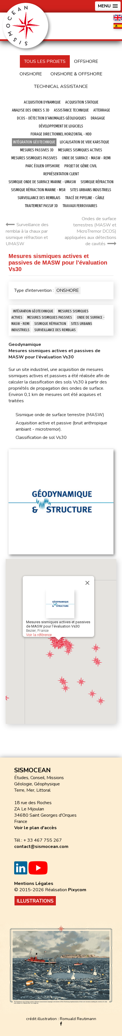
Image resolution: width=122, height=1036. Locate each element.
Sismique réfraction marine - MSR (38, 189)
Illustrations (35, 901)
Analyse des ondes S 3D (30, 110)
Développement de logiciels (61, 126)
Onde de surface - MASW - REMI (86, 158)
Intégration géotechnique (34, 142)
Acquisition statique (81, 102)
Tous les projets (45, 61)
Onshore (31, 74)
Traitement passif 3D (41, 205)
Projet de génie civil (80, 166)
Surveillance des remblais (39, 197)
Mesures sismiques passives (34, 158)
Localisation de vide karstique (84, 142)
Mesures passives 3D (37, 150)
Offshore (86, 61)
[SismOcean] (25, 25)
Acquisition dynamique (42, 102)
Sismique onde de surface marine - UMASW (42, 181)
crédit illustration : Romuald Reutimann (61, 1018)
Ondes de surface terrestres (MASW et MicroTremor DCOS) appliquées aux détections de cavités (90, 231)
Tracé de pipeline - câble (84, 197)
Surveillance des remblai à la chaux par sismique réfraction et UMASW (27, 234)
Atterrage (101, 110)
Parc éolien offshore (43, 166)
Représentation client (61, 174)
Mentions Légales (33, 883)
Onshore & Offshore (76, 74)
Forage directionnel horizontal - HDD (61, 134)
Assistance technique (71, 110)
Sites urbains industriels (90, 189)
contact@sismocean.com (41, 846)
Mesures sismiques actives (80, 150)
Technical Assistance (61, 86)
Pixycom (77, 890)
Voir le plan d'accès (35, 828)
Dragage (98, 118)
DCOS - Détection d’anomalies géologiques (51, 118)
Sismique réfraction (97, 181)
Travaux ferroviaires (79, 205)
